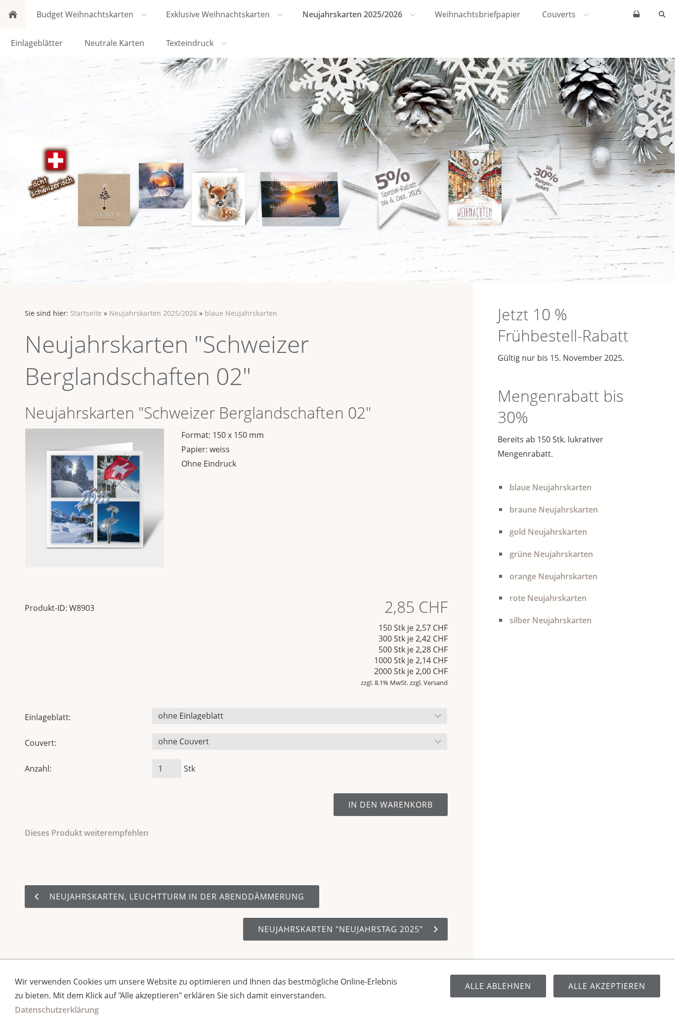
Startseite (86, 313)
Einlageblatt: (48, 717)
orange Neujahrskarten (553, 576)
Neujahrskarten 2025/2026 (153, 313)
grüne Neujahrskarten (551, 554)
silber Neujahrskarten (550, 620)
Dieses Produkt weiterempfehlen (86, 832)
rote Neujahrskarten (548, 598)
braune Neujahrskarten (553, 509)
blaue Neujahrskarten (241, 313)
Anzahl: (38, 768)
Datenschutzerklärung (57, 1009)
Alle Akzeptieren (606, 986)
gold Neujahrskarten (548, 531)
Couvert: (40, 742)
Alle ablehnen (498, 986)
